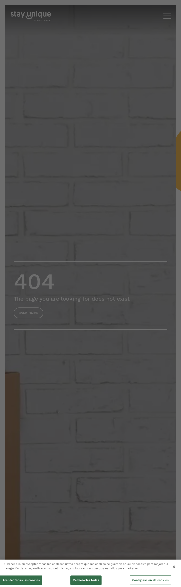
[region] (90, 573)
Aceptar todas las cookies (21, 580)
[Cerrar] (174, 567)
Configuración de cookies (150, 580)
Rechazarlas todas (86, 580)
